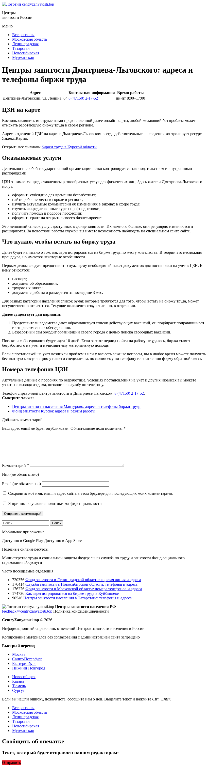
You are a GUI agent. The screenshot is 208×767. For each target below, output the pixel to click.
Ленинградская (25, 44)
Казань (18, 681)
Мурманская (23, 57)
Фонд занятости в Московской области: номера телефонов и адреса (83, 589)
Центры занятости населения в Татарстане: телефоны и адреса (77, 598)
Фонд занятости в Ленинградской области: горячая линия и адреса (83, 580)
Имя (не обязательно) (20, 474)
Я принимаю (54, 503)
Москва (18, 654)
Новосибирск (24, 677)
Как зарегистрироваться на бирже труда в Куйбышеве (72, 593)
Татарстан (21, 48)
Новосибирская (25, 53)
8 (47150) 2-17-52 (83, 98)
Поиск (56, 523)
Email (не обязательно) (21, 484)
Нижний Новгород (28, 668)
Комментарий (15, 465)
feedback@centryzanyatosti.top (27, 611)
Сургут (18, 690)
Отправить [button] (11, 762)
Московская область (29, 39)
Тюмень (19, 686)
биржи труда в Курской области (69, 147)
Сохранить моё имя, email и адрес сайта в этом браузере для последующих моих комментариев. (90, 493)
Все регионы (23, 35)
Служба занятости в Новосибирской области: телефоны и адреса (81, 584)
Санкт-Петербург (27, 659)
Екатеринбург (24, 663)
